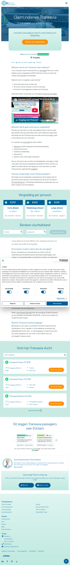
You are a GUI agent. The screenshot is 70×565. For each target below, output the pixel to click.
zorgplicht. (34, 169)
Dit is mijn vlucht (56, 370)
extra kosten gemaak (24, 313)
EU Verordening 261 (18, 182)
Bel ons (25, 485)
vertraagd (42, 71)
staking (16, 146)
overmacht (26, 142)
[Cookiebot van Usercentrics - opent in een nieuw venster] (60, 260)
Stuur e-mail (43, 485)
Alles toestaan (57, 303)
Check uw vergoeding (35, 42)
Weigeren (13, 303)
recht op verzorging (50, 94)
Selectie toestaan (35, 303)
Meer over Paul (18, 467)
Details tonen (61, 298)
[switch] (26, 292)
